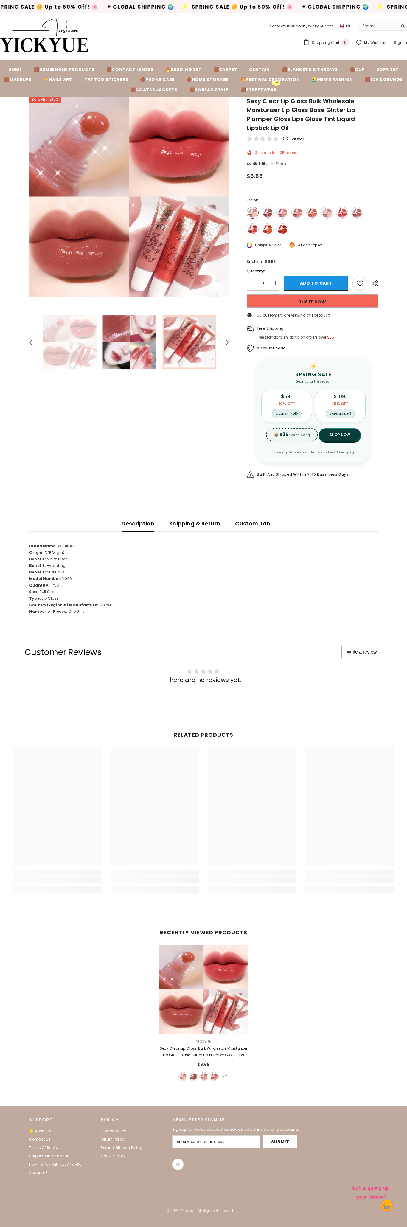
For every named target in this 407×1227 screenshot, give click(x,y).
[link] (57, 880)
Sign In (400, 42)
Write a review (362, 651)
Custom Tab (253, 523)
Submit (280, 1142)
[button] (31, 342)
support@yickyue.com (312, 26)
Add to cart (316, 283)
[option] (129, 197)
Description (138, 523)
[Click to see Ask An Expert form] (371, 1191)
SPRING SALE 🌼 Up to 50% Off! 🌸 (160, 7)
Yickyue (203, 1041)
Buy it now (312, 302)
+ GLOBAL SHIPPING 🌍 (58, 7)
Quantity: (256, 271)
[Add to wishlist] (359, 283)
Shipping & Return (194, 523)
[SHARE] (372, 283)
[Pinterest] (178, 1164)
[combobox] (378, 25)
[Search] (383, 26)
